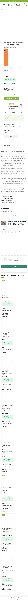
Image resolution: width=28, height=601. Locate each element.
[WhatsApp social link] (11, 146)
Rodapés (7, 9)
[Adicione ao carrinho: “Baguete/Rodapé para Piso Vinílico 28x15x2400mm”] (11, 320)
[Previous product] (23, 9)
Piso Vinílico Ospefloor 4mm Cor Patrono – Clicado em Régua (7, 407)
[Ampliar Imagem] (3, 34)
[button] (14, 259)
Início (2, 9)
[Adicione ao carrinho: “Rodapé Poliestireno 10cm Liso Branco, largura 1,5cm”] (11, 281)
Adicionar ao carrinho (11, 98)
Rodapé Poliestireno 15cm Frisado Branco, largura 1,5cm (7, 528)
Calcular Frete (7, 130)
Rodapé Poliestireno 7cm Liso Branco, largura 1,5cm (6, 489)
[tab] (4, 151)
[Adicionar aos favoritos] (11, 284)
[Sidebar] (2, 182)
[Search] (25, 4)
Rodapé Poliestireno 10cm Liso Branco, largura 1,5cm (6, 294)
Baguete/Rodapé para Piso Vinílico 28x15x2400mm (7, 333)
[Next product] (26, 9)
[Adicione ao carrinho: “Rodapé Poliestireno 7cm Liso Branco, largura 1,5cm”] (11, 476)
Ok (11, 136)
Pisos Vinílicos (12, 126)
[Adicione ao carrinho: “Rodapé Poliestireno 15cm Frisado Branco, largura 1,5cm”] (11, 515)
